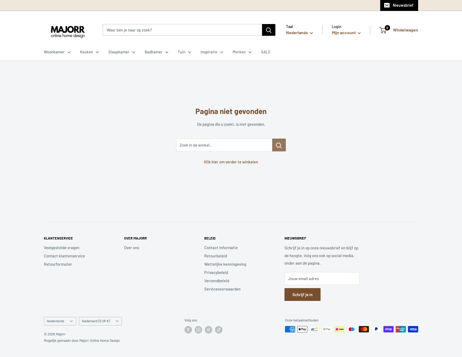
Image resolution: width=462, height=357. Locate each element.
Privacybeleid (216, 272)
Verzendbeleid (216, 280)
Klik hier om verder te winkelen (231, 161)
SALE (266, 51)
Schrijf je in (302, 294)
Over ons (131, 247)
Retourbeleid (215, 255)
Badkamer (154, 51)
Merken (239, 51)
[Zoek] (268, 30)
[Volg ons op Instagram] (198, 330)
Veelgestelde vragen (61, 247)
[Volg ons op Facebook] (188, 330)
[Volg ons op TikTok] (218, 330)
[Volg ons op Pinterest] (208, 330)
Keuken (86, 51)
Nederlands (55, 321)
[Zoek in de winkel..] (279, 145)
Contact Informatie (221, 247)
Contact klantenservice (64, 255)
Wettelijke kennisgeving (225, 264)
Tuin (181, 51)
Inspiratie (209, 51)
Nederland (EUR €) (96, 321)
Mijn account (344, 32)
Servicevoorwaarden (222, 289)
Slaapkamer (118, 51)
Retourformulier (58, 264)
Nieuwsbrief (403, 5)
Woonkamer (54, 51)
